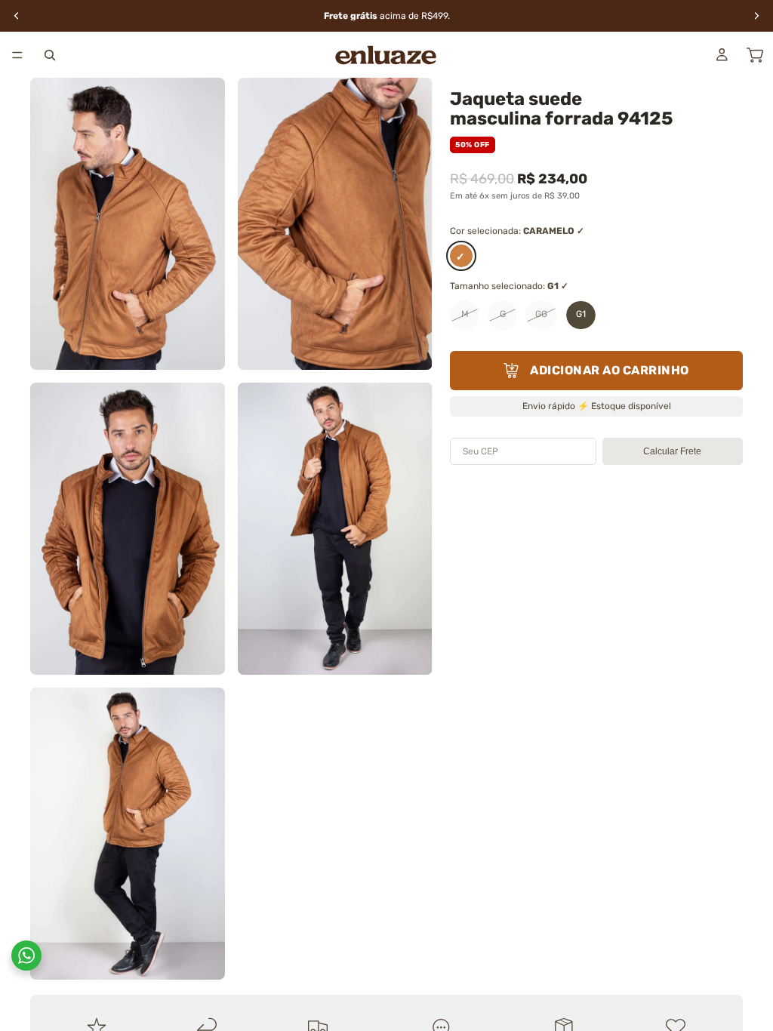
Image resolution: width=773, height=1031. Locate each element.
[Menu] (17, 55)
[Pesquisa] (49, 55)
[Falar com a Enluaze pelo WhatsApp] (26, 955)
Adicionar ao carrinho (609, 370)
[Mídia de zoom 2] (335, 224)
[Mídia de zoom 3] (127, 529)
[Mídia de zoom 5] (127, 834)
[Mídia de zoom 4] (335, 529)
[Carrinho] (754, 55)
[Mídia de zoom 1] (127, 224)
